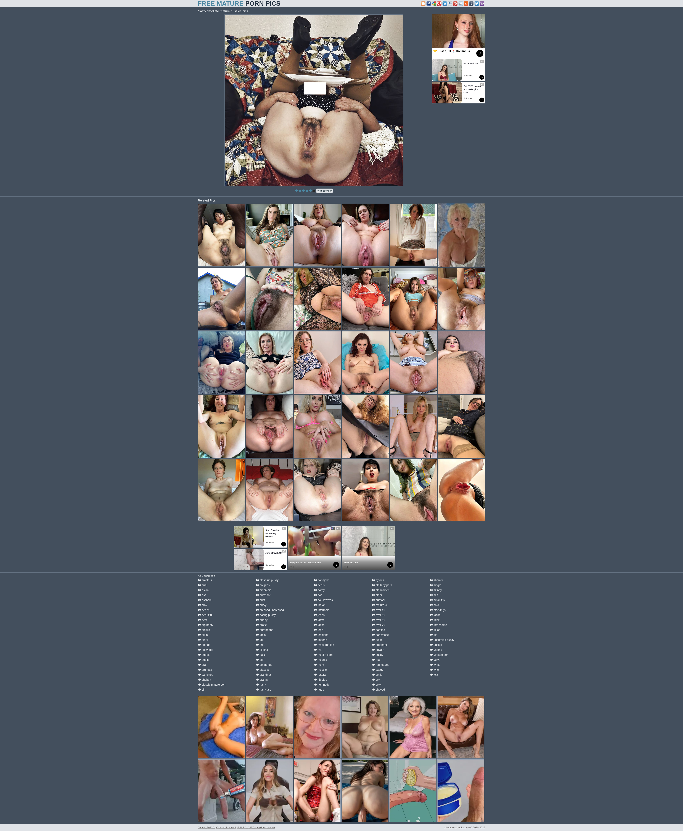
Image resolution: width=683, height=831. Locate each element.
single (437, 585)
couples (264, 585)
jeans (321, 614)
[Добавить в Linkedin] (445, 3)
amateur (206, 580)
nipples (322, 679)
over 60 (380, 619)
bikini (204, 634)
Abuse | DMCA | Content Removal (217, 827)
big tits (205, 629)
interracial (323, 610)
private (379, 649)
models (322, 659)
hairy (262, 684)
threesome (440, 624)
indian (321, 605)
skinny (437, 590)
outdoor (380, 600)
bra (203, 664)
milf (319, 649)
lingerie (322, 639)
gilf (261, 659)
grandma (265, 674)
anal (204, 585)
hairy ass (265, 689)
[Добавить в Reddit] (461, 3)
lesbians (322, 634)
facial (262, 634)
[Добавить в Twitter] (477, 3)
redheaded (382, 664)
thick (436, 619)
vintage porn (441, 654)
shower (438, 580)
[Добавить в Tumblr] (471, 3)
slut (435, 595)
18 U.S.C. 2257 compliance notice (256, 827)
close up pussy (269, 580)
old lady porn (383, 585)
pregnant (381, 644)
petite (379, 639)
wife (436, 669)
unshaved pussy (443, 639)
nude (320, 689)
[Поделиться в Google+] (439, 3)
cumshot (264, 595)
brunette (206, 669)
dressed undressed (271, 610)
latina (321, 624)
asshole (206, 600)
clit (203, 689)
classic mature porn (213, 684)
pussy (379, 654)
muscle (322, 669)
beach (205, 610)
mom (320, 664)
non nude (323, 684)
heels (321, 585)
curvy (262, 605)
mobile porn (325, 654)
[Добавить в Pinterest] (455, 3)
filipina (263, 649)
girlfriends (265, 664)
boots (205, 659)
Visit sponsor (324, 190)
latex (320, 619)
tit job (436, 629)
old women (382, 590)
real (377, 659)
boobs (205, 654)
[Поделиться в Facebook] (429, 3)
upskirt (437, 644)
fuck (262, 654)
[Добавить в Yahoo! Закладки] (482, 3)
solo (436, 605)
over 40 (380, 610)
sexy (378, 684)
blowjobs (207, 649)
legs (320, 629)
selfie (378, 674)
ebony (263, 619)
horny (321, 590)
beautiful (207, 614)
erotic (263, 624)
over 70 (380, 624)
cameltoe (207, 674)
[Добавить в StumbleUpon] (466, 3)
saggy (379, 669)
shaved (380, 689)
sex (377, 679)
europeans (266, 629)
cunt (262, 600)
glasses (264, 669)
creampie (265, 590)
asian (205, 590)
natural (321, 674)
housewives (325, 600)
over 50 (380, 614)
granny (263, 679)
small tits (439, 600)
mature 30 (381, 605)
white (436, 664)
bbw (204, 605)
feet (261, 644)
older (378, 595)
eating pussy (267, 614)
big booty (207, 624)
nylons (379, 580)
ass (203, 595)
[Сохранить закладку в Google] (434, 3)
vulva (436, 659)
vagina (437, 649)
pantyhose (382, 634)
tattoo (437, 614)
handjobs (323, 580)
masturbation (325, 644)
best (204, 619)
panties (380, 629)
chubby (206, 679)
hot (319, 595)
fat (261, 639)
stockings (439, 610)
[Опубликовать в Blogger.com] (423, 3)
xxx (435, 674)
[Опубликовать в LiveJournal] (450, 3)
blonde (205, 644)
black (204, 639)
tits (435, 634)
